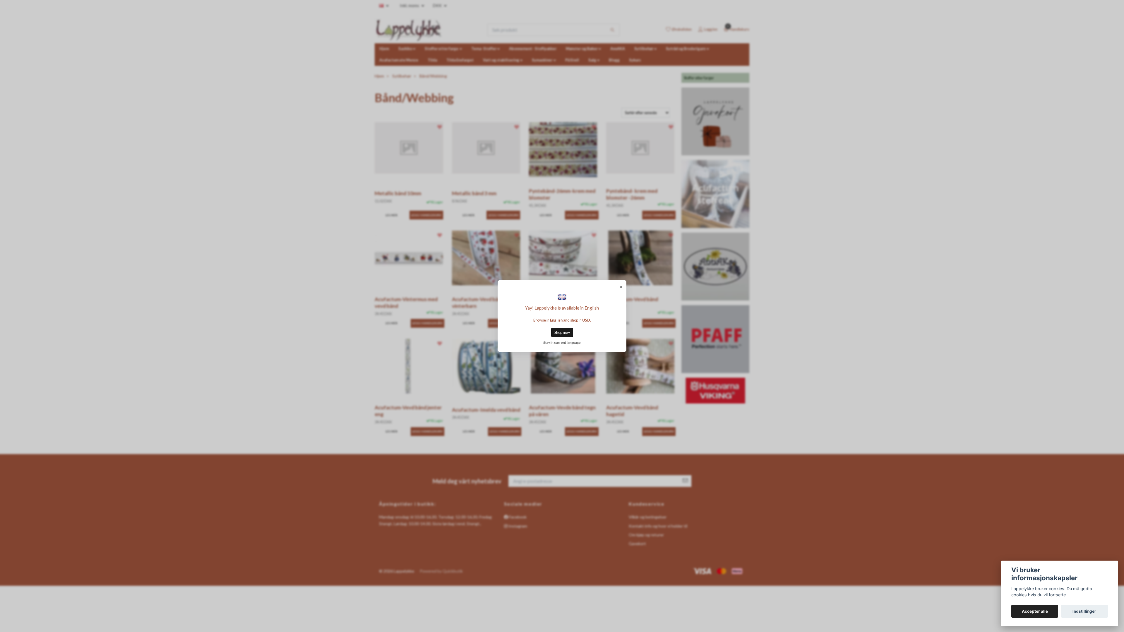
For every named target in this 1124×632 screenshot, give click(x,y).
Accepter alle (1035, 611)
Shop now (562, 332)
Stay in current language (562, 342)
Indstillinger (1084, 611)
